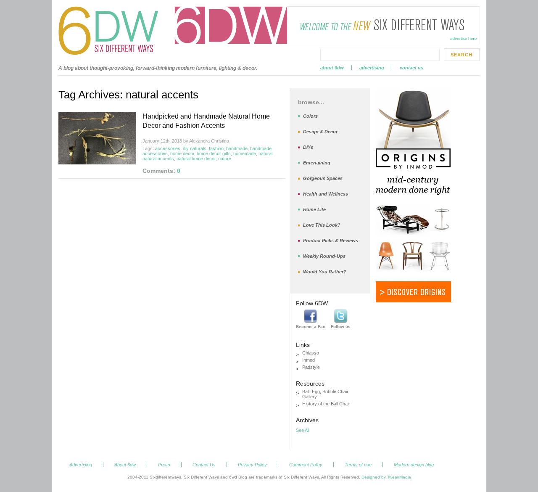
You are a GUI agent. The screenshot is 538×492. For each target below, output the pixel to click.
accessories (167, 148)
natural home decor (196, 158)
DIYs (308, 147)
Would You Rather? (324, 271)
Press (164, 464)
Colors (310, 116)
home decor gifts (214, 153)
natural (265, 153)
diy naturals (194, 148)
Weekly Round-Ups (324, 256)
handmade (237, 148)
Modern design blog (414, 464)
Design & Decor (320, 131)
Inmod (308, 359)
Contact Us (411, 67)
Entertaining (316, 162)
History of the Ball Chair (326, 403)
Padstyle (311, 367)
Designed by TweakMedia (386, 477)
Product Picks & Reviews (330, 240)
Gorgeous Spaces (323, 178)
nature (224, 158)
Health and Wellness (325, 193)
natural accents (158, 158)
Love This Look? (321, 224)
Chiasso (310, 352)
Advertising (371, 67)
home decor (182, 153)
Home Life (314, 209)
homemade (244, 153)
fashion (216, 148)
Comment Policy (305, 464)
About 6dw (332, 67)
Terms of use (358, 464)
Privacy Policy (252, 464)
